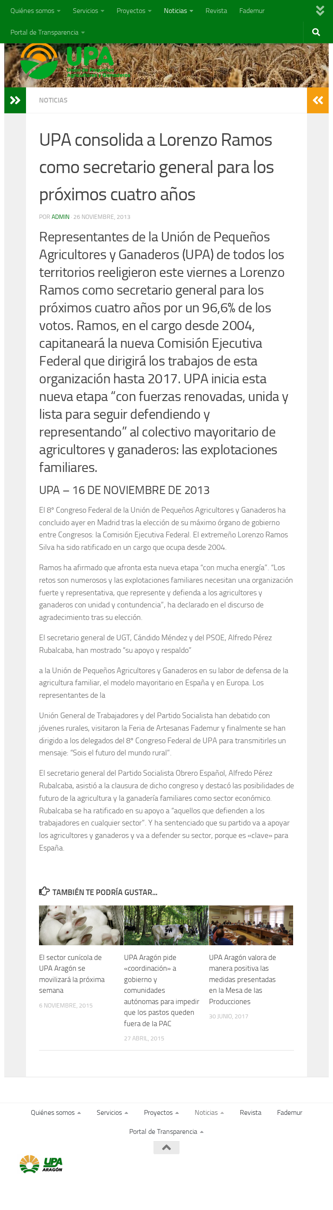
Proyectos (131, 10)
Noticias (175, 10)
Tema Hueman (117, 1192)
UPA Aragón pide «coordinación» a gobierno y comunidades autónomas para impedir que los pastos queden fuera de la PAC (161, 990)
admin (60, 217)
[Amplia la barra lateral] (15, 100)
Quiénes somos (32, 10)
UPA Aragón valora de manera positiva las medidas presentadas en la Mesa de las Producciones (242, 979)
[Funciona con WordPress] (53, 1192)
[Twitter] (278, 1165)
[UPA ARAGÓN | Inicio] (75, 60)
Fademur (251, 10)
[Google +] (294, 1165)
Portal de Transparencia (44, 32)
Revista (216, 10)
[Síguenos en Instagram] (310, 1165)
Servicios (85, 10)
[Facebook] (263, 1165)
